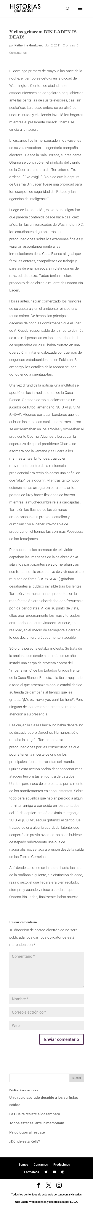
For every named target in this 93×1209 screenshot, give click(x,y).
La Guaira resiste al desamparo (34, 1114)
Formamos (31, 1172)
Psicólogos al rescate (27, 1132)
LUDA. (74, 1201)
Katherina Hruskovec (28, 45)
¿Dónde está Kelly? (24, 1141)
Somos (23, 1164)
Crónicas (69, 45)
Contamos (41, 1164)
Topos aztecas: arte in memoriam (36, 1123)
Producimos (61, 1164)
